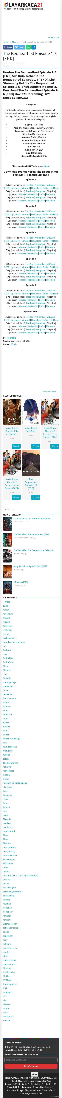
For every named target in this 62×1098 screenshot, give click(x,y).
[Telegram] (33, 47)
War (5, 1000)
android (6, 617)
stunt (5, 956)
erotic (6, 710)
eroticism (7, 714)
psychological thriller (12, 891)
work (5, 1012)
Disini (47, 166)
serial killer (8, 935)
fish (5, 742)
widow (6, 1008)
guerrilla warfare (10, 762)
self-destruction (11, 927)
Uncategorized (10, 984)
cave (5, 654)
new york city (9, 851)
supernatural (9, 964)
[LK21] (23, 5)
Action (6, 609)
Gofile (45, 188)
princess (7, 879)
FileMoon (54, 188)
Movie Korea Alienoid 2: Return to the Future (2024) (50, 432)
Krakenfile (33, 194)
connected (8, 686)
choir (5, 674)
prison (6, 883)
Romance (7, 907)
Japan (6, 799)
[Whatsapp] (28, 47)
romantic (7, 915)
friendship (8, 750)
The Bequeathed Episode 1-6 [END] (31, 484)
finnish (6, 734)
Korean (6, 807)
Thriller (25, 522)
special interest (10, 948)
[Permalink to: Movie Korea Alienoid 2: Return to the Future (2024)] (50, 411)
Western (7, 1004)
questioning (8, 895)
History (6, 774)
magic (5, 815)
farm (5, 730)
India (5, 791)
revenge (7, 903)
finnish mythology (11, 738)
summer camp (9, 960)
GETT (6, 188)
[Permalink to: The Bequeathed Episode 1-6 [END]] (31, 462)
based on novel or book (14, 642)
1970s (5, 605)
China (5, 666)
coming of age (9, 682)
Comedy (17, 585)
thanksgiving (9, 972)
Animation (7, 626)
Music (5, 839)
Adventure (18, 522)
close (34, 1074)
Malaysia (7, 819)
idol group (7, 787)
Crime (5, 690)
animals (6, 621)
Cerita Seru (8, 662)
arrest (6, 634)
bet (4, 646)
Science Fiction (10, 923)
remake (6, 899)
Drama (25, 538)
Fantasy (32, 538)
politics (6, 871)
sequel (6, 931)
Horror (6, 778)
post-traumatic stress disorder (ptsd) (20, 875)
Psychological (9, 887)
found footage (10, 746)
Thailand (7, 968)
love (5, 811)
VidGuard (51, 185)
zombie (6, 1020)
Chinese (7, 670)
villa (4, 996)
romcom (7, 919)
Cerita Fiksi (8, 658)
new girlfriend (9, 847)
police (6, 867)
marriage (7, 823)
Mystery (7, 843)
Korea (6, 803)
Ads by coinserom (49, 391)
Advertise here (53, 38)
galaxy (6, 758)
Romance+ (8, 911)
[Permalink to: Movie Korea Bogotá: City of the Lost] (12, 411)
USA (5, 988)
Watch (16, 446)
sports (6, 952)
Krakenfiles (40, 185)
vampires (7, 992)
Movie (14, 344)
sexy (21, 569)
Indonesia (7, 795)
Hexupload (36, 188)
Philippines (8, 863)
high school (8, 770)
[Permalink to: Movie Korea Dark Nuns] (31, 411)
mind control (9, 831)
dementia (7, 694)
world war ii (8, 1016)
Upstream (15, 188)
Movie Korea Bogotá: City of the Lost (11, 431)
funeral (6, 754)
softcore (7, 944)
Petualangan (9, 859)
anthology (7, 630)
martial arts (8, 827)
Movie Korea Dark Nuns (31, 429)
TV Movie (7, 980)
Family (6, 722)
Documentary (9, 698)
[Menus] (56, 6)
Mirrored (26, 188)
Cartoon (7, 650)
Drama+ (6, 706)
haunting (7, 766)
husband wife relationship (15, 782)
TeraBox (29, 185)
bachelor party (10, 638)
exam (23, 585)
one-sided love (10, 855)
